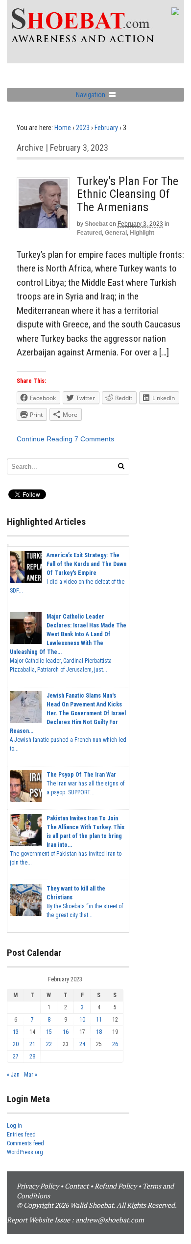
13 (16, 1031)
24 (82, 1044)
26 (115, 1044)
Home (62, 128)
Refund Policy (116, 1185)
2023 (83, 128)
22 (49, 1044)
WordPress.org (25, 1152)
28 (32, 1056)
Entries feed (21, 1134)
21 (32, 1044)
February (106, 128)
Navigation (90, 95)
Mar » (30, 1074)
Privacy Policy (38, 1185)
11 (99, 1019)
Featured (89, 232)
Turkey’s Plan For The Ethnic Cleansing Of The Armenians (127, 194)
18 (99, 1031)
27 (16, 1056)
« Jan (13, 1074)
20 (16, 1044)
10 (82, 1019)
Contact (77, 1185)
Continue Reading (44, 439)
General (116, 232)
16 (66, 1031)
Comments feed (25, 1143)
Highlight (142, 232)
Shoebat (96, 223)
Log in (14, 1125)
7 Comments (94, 439)
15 (49, 1031)
